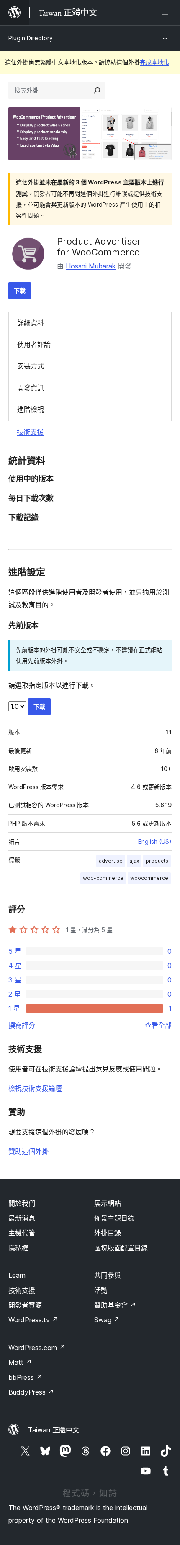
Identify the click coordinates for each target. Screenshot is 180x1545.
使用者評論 (34, 344)
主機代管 (21, 1233)
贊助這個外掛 (28, 1151)
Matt (20, 1362)
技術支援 (30, 432)
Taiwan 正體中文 (53, 1430)
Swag (107, 1320)
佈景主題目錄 (114, 1218)
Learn (17, 1275)
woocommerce (149, 878)
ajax (134, 861)
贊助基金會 (115, 1305)
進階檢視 (30, 409)
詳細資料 (30, 322)
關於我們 (21, 1203)
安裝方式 (30, 366)
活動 (101, 1290)
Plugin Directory (30, 38)
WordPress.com (36, 1347)
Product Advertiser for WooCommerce (99, 247)
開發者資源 (25, 1305)
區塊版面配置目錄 (121, 1248)
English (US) (155, 841)
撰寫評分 (21, 1025)
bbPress (25, 1377)
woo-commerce (103, 878)
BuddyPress (31, 1392)
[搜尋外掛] (97, 90)
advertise (111, 861)
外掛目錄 (107, 1233)
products (157, 861)
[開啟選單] (166, 12)
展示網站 (107, 1203)
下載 (20, 290)
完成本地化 (154, 62)
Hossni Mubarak (91, 266)
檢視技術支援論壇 (35, 1088)
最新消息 (21, 1218)
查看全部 (158, 1025)
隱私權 (18, 1248)
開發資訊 (30, 388)
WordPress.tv (33, 1320)
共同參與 (107, 1275)
